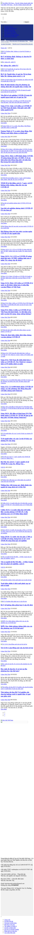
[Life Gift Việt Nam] (7, 720)
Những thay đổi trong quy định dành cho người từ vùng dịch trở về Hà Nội (16, 486)
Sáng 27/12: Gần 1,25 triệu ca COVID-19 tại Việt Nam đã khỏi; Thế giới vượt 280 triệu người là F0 (16, 108)
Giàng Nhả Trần (5, 113)
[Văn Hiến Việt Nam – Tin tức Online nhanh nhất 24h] (17, 3)
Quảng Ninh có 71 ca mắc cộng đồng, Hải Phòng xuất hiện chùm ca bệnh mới (16, 132)
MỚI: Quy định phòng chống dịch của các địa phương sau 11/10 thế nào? (16, 627)
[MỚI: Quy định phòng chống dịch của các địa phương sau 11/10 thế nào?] (17, 622)
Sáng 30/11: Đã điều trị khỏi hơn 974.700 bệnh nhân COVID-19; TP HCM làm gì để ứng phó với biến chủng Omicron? (17, 415)
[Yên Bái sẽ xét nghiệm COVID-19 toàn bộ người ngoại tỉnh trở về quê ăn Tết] (17, 92)
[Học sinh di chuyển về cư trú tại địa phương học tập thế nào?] (17, 665)
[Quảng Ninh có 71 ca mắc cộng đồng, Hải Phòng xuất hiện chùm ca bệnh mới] (17, 127)
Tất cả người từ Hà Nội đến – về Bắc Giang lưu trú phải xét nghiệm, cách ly (17, 563)
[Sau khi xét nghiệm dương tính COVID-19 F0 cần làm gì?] (17, 204)
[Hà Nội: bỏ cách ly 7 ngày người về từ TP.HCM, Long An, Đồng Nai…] (17, 458)
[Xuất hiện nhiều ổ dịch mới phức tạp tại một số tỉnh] (16, 580)
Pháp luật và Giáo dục (10, 36)
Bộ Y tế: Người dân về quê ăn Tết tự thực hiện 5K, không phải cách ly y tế (16, 75)
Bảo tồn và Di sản (9, 30)
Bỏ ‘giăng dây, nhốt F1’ (9, 66)
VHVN (3, 467)
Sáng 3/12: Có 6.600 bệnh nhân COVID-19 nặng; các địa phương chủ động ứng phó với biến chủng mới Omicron (17, 389)
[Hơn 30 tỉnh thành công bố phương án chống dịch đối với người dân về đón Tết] (17, 81)
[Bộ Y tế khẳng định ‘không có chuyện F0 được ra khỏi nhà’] (17, 53)
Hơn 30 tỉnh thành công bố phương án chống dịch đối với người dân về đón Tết (16, 86)
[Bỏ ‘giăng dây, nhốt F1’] (8, 62)
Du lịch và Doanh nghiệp (11, 35)
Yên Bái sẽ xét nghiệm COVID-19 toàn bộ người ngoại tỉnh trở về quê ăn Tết (16, 96)
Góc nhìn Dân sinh (9, 932)
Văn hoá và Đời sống (10, 28)
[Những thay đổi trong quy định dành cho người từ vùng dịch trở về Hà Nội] (17, 481)
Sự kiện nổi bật (8, 27)
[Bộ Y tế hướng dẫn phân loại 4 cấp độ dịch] (14, 601)
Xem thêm (4, 123)
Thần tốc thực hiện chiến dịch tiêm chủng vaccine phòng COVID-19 (16, 336)
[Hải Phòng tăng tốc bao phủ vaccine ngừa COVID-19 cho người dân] (17, 228)
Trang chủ (4, 48)
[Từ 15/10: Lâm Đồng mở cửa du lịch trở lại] (14, 644)
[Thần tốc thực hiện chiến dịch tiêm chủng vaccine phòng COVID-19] (17, 331)
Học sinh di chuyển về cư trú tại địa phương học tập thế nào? (14, 670)
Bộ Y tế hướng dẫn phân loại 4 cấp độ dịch (17, 605)
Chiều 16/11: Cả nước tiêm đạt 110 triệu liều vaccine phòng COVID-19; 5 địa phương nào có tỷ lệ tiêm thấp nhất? (15, 512)
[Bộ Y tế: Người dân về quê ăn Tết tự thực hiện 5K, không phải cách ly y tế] (17, 70)
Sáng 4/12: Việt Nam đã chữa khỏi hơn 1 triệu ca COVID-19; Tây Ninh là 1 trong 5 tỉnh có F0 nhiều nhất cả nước (16, 362)
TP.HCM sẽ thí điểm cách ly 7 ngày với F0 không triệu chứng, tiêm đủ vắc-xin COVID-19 (16, 185)
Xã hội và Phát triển (10, 31)
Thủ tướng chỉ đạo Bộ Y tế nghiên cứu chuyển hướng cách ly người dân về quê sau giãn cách (15, 694)
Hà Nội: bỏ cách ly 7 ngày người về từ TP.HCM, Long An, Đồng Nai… (15, 463)
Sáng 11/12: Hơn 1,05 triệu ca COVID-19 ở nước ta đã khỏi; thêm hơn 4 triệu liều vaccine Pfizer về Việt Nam (17, 285)
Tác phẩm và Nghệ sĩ (10, 33)
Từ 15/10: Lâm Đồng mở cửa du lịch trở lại (17, 648)
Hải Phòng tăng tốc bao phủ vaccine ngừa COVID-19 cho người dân (16, 232)
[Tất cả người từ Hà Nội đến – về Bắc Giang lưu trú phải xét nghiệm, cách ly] (17, 558)
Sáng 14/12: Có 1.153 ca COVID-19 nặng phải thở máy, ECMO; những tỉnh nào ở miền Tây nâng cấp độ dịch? (16, 258)
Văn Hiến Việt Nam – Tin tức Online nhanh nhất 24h (16, 4)
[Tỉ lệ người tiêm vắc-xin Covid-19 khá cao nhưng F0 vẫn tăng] (17, 435)
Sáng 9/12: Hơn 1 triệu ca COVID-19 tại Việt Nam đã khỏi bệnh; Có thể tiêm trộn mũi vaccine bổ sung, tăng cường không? (16, 312)
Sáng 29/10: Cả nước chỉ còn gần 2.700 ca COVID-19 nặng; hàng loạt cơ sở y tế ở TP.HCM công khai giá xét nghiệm (16, 539)
